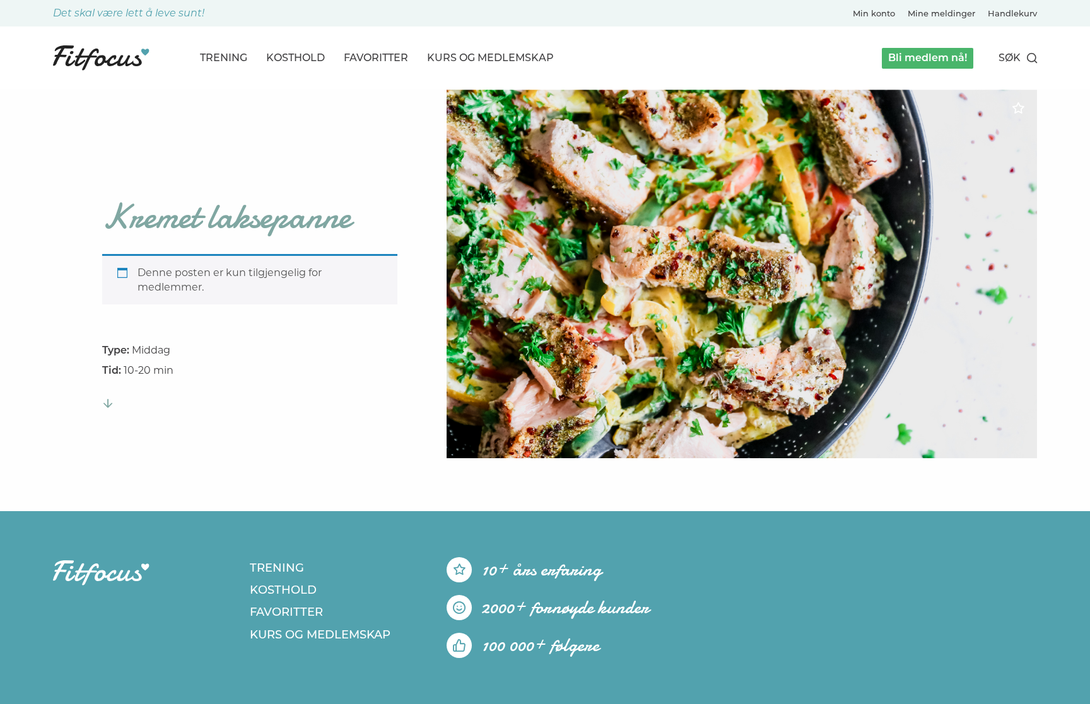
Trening (223, 58)
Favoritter (376, 58)
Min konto (874, 13)
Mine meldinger (941, 13)
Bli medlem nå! (927, 58)
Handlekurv (1012, 13)
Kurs (490, 58)
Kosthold (295, 58)
